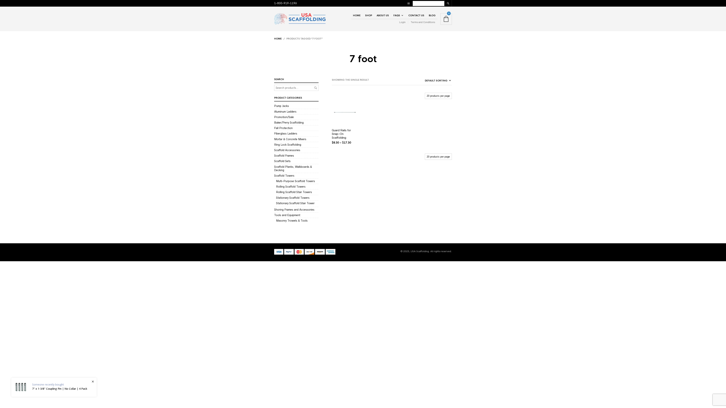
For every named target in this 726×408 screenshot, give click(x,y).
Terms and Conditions (423, 22)
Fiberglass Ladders (285, 133)
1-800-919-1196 (285, 3)
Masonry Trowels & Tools (292, 220)
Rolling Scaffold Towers (291, 186)
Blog (432, 15)
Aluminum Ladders (285, 111)
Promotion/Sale (284, 117)
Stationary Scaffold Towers (292, 197)
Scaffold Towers (284, 175)
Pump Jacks (281, 105)
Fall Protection (283, 128)
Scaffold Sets (282, 161)
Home (357, 15)
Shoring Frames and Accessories (294, 209)
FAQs (396, 15)
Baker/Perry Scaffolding (289, 122)
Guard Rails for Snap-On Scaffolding (341, 134)
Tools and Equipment (287, 215)
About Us (383, 15)
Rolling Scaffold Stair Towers (294, 192)
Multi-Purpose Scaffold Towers (295, 181)
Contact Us (416, 15)
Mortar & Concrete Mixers (290, 139)
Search (315, 87)
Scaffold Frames (284, 155)
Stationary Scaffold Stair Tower (295, 203)
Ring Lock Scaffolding (287, 144)
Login (402, 22)
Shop (368, 15)
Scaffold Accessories (287, 150)
